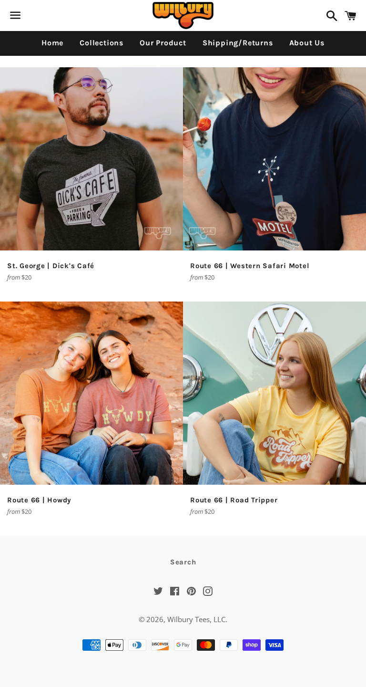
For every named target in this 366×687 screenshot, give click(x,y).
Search (183, 562)
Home (52, 42)
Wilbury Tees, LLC (196, 619)
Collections (101, 42)
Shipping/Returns (238, 42)
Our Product (163, 42)
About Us (307, 42)
